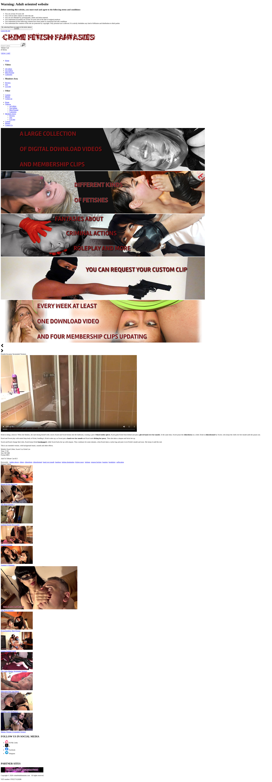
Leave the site (5, 31)
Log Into (12, 119)
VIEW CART (5, 53)
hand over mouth (48, 462)
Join (6, 85)
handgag (58, 462)
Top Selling (9, 71)
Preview (8, 83)
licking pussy (79, 462)
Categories (8, 74)
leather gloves (14, 462)
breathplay (112, 462)
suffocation (120, 462)
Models (7, 97)
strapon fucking (96, 462)
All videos (8, 69)
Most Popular (9, 73)
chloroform (28, 462)
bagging (105, 462)
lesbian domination (68, 462)
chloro (22, 462)
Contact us (8, 99)
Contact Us (9, 125)
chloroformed (37, 462)
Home (7, 61)
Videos (7, 104)
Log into (8, 86)
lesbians (87, 462)
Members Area (10, 114)
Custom (7, 95)
